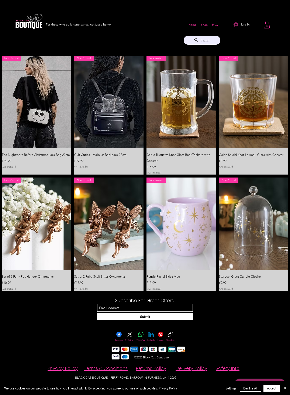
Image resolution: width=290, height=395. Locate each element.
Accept (271, 388)
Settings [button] (230, 388)
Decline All (250, 388)
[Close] (284, 388)
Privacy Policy (168, 388)
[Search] (244, 27)
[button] (267, 24)
